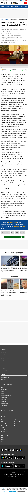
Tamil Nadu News (5, 431)
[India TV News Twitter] (25, 0)
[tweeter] (6, 450)
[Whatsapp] (22, 70)
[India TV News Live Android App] (7, 457)
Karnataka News (5, 441)
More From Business (14, 253)
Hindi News (3, 364)
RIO (15, 476)
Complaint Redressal (6, 358)
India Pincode (4, 379)
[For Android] (7, 466)
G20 (12, 232)
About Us (3, 354)
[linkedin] (16, 450)
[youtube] (13, 450)
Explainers (3, 401)
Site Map (6, 474)
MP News (3, 427)
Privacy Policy (21, 474)
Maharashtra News (18, 419)
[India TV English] (15, 3)
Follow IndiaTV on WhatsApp (13, 237)
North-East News (5, 429)
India (12, 6)
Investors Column (5, 362)
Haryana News (4, 423)
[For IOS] (19, 466)
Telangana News (18, 423)
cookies (5, 491)
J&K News (3, 439)
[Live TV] (25, 3)
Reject (21, 491)
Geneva (22, 232)
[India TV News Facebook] (24, 0)
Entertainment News (6, 395)
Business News (4, 403)
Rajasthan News (18, 421)
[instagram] (9, 450)
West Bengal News (18, 425)
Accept (13, 491)
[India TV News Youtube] (26, 0)
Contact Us (3, 352)
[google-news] (20, 450)
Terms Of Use (13, 474)
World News (4, 389)
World (16, 6)
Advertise (3, 356)
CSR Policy (10, 476)
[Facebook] (2, 450)
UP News (3, 433)
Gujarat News (4, 437)
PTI (2, 27)
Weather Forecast (5, 377)
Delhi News (3, 421)
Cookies (4, 488)
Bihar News (3, 419)
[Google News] (4, 70)
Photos (2, 391)
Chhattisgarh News (5, 435)
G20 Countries (5, 232)
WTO (17, 232)
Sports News (4, 397)
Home (2, 6)
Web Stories (4, 370)
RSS (19, 476)
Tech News (3, 399)
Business (6, 19)
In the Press (4, 360)
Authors (3, 368)
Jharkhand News (5, 425)
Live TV (3, 366)
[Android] (21, 0)
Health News (4, 405)
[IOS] (20, 0)
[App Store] (19, 457)
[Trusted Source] (12, 70)
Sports (21, 6)
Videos (7, 6)
